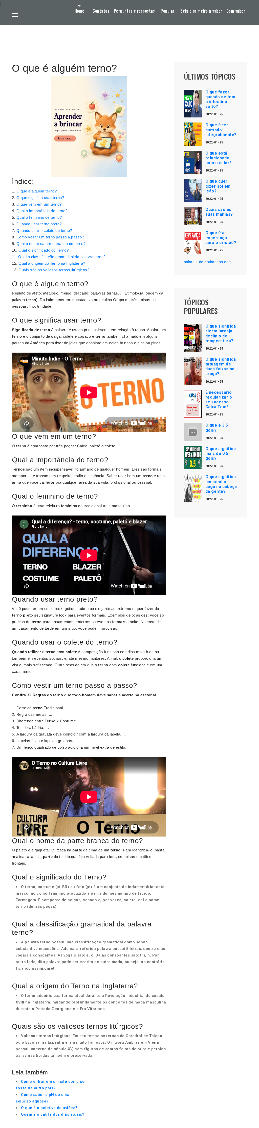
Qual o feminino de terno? (39, 217)
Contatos (101, 11)
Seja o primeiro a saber (201, 11)
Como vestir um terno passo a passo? (50, 237)
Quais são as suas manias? (219, 212)
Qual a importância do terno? (42, 211)
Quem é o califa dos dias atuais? (52, 1114)
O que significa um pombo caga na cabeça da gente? (221, 484)
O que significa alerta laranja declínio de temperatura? (220, 333)
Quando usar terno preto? (39, 224)
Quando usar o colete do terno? (44, 230)
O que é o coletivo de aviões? (49, 1108)
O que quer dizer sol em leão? (218, 186)
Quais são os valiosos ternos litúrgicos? (53, 270)
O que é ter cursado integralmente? (221, 129)
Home (79, 11)
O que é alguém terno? (36, 191)
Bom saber (235, 11)
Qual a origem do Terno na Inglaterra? (51, 263)
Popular (168, 11)
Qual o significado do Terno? (43, 250)
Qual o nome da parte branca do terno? (51, 243)
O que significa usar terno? (40, 197)
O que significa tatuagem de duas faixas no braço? (220, 366)
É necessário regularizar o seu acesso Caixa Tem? (218, 399)
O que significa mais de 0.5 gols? (220, 453)
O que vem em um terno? (39, 204)
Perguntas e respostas (134, 11)
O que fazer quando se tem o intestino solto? (220, 99)
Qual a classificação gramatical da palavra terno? (62, 257)
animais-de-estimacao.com (208, 262)
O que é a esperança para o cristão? (220, 237)
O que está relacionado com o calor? (218, 158)
